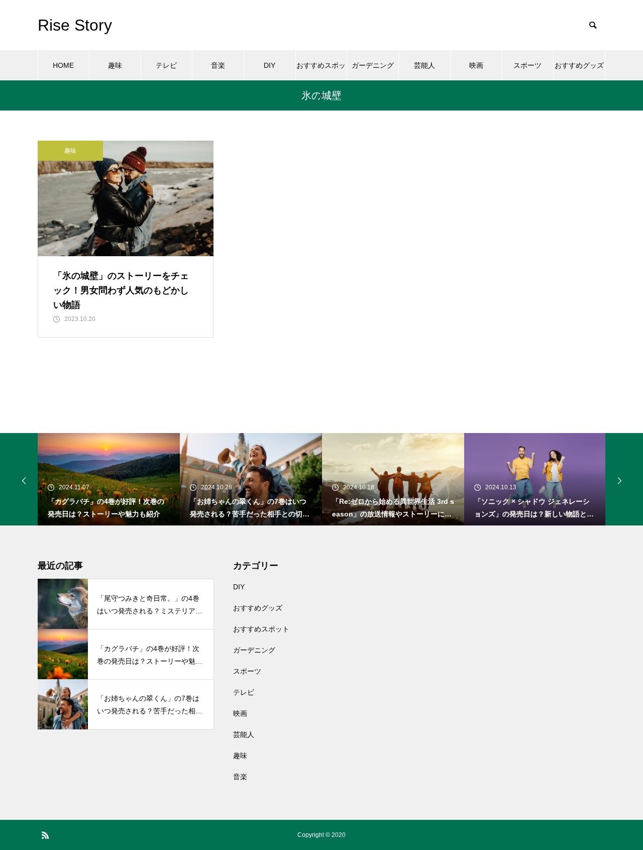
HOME (63, 65)
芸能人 (424, 65)
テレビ (166, 65)
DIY (269, 65)
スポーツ (527, 65)
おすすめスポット (321, 70)
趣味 (115, 65)
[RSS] (45, 835)
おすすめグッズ (579, 65)
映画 (476, 65)
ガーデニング (373, 65)
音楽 (218, 65)
